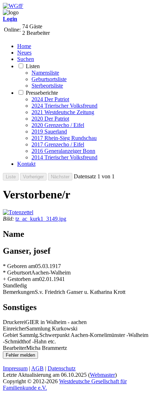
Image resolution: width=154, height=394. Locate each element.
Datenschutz (62, 368)
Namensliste (45, 73)
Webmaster (102, 375)
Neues (24, 53)
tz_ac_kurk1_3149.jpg (40, 219)
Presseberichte (42, 93)
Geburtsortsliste (49, 79)
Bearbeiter (14, 348)
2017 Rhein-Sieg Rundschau (64, 138)
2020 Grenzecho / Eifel (58, 125)
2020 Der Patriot (50, 119)
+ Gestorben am (21, 279)
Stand (9, 285)
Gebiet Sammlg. (21, 335)
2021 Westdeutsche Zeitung (63, 112)
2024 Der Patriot (50, 99)
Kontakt (26, 164)
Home (24, 46)
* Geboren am (19, 266)
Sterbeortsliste (47, 86)
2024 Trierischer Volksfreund (64, 106)
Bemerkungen (19, 292)
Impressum (15, 368)
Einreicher (14, 328)
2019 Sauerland (49, 131)
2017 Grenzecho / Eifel (58, 144)
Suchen (25, 59)
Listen (33, 66)
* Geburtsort (17, 272)
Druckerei (14, 322)
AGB (37, 368)
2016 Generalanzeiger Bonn (63, 151)
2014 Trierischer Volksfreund (64, 157)
